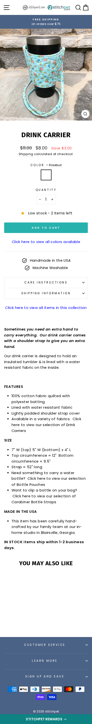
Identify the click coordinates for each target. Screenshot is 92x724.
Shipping (26, 154)
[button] (46, 719)
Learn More (44, 661)
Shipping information (46, 293)
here (16, 424)
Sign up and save (45, 676)
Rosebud (46, 175)
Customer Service (45, 645)
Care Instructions (45, 282)
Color (46, 165)
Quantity (46, 190)
